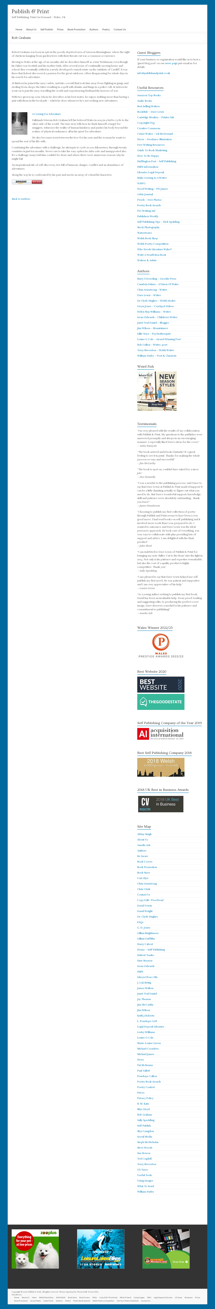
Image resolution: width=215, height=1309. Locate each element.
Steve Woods (144, 1147)
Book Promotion (76, 29)
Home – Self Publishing (151, 949)
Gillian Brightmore (148, 933)
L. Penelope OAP (147, 1021)
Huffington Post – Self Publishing (156, 161)
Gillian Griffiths (146, 938)
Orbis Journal (145, 194)
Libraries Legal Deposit (150, 172)
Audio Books (144, 100)
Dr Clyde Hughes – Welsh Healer (156, 300)
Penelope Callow (147, 1076)
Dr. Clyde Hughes (147, 916)
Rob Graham (144, 1114)
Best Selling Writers (148, 106)
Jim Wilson (143, 1010)
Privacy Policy (145, 1098)
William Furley (145, 1191)
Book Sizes (143, 872)
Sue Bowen (143, 1153)
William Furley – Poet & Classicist (156, 355)
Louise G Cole (145, 1037)
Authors (93, 29)
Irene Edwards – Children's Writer (157, 317)
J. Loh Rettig (144, 982)
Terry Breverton (146, 1164)
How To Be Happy (148, 155)
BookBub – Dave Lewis (150, 111)
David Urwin (144, 905)
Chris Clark (143, 889)
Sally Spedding (145, 1120)
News (140, 1059)
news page (171, 63)
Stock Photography (148, 227)
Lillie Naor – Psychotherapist (154, 333)
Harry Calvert (145, 944)
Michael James (145, 1054)
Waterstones (144, 232)
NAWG (141, 183)
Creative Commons (148, 128)
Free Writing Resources (151, 144)
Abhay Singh (144, 834)
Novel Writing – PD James (152, 188)
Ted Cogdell (144, 1158)
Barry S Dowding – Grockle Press (156, 278)
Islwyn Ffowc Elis (147, 977)
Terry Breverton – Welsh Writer (155, 350)
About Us (31, 29)
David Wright (145, 911)
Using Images (145, 1180)
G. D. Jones (143, 927)
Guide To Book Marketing (152, 150)
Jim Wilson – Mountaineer (152, 328)
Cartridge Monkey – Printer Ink (155, 117)
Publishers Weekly (147, 216)
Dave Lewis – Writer (149, 295)
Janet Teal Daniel (147, 993)
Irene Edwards (146, 966)
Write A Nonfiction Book (151, 254)
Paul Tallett (143, 1070)
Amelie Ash (143, 845)
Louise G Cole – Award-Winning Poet (159, 339)
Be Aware (142, 856)
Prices (60, 29)
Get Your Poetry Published (128, 1301)
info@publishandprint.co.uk (153, 73)
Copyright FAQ (146, 122)
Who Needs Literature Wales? (154, 249)
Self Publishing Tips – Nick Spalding (158, 221)
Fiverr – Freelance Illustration (154, 139)
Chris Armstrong (147, 883)
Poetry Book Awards (149, 205)
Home (19, 29)
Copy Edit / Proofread (150, 900)
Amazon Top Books (149, 95)
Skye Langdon (145, 1131)
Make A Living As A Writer (152, 177)
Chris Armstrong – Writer (152, 289)
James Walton (145, 988)
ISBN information (147, 166)
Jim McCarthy (145, 1004)
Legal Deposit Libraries (150, 1026)
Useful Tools (144, 1175)
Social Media (144, 1136)
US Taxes (142, 1169)
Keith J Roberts (145, 1015)
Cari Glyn (142, 878)
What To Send (145, 1186)
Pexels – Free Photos (149, 199)
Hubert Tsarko (145, 955)
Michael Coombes (148, 1048)
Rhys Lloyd (143, 1109)
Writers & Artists (147, 260)
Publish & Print (30, 11)
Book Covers (144, 861)
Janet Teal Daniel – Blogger (153, 322)
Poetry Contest (146, 1087)
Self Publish (46, 29)
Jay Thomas (144, 999)
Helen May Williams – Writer (154, 311)
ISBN (140, 971)
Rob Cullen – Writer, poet (152, 344)
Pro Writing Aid (146, 210)
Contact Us (120, 29)
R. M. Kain (143, 1103)
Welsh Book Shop (147, 238)
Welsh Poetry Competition (152, 243)
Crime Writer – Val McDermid (155, 133)
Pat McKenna (145, 1065)
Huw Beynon (144, 960)
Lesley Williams (146, 1032)
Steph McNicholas (147, 1142)
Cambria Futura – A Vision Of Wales (158, 284)
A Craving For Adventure (46, 114)
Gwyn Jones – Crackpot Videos (155, 306)
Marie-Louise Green (149, 1043)
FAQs (140, 922)
